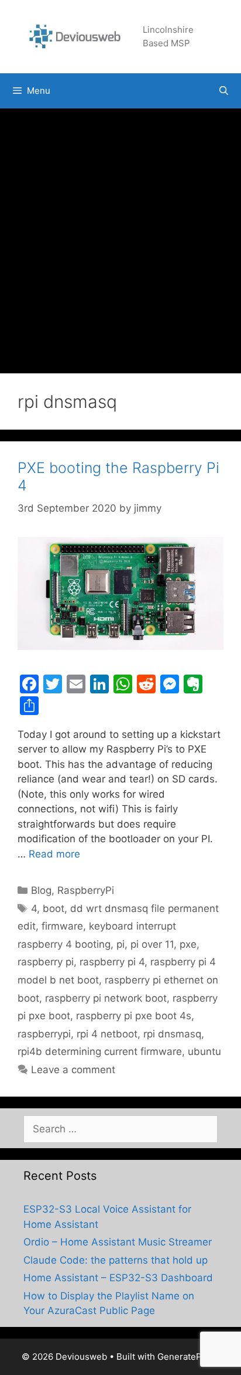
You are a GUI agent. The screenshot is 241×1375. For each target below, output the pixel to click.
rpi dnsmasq (172, 1034)
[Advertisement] (120, 235)
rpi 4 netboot (107, 1034)
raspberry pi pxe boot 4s (133, 1016)
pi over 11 (152, 944)
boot (53, 908)
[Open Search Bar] (223, 90)
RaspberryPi (85, 890)
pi (120, 944)
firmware (62, 926)
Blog (41, 890)
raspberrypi (44, 1034)
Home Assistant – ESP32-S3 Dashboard (118, 1278)
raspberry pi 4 (112, 962)
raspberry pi (46, 962)
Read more (54, 854)
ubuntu (204, 1051)
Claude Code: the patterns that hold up (115, 1260)
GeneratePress (188, 1356)
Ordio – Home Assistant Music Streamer (117, 1242)
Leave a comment (73, 1070)
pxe (188, 944)
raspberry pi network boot (106, 998)
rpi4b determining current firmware (100, 1051)
